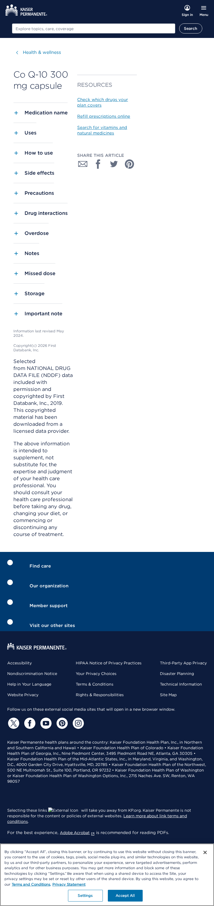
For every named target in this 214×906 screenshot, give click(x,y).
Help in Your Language (29, 684)
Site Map (168, 695)
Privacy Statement (69, 884)
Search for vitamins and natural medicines (102, 130)
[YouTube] (45, 723)
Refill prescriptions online (103, 116)
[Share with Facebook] (98, 164)
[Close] (205, 852)
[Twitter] (12, 723)
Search (191, 28)
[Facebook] (29, 723)
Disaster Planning (177, 673)
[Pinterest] (61, 723)
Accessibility (19, 663)
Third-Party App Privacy (183, 663)
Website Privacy (22, 695)
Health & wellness (42, 52)
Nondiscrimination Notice (32, 673)
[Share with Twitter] (114, 164)
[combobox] (93, 28)
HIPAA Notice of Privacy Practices (109, 663)
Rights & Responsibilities (100, 695)
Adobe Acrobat (75, 832)
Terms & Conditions (94, 684)
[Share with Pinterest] (129, 164)
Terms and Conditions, (31, 884)
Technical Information (181, 684)
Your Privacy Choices (96, 673)
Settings (85, 895)
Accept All (125, 895)
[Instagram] (77, 723)
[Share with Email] (82, 164)
